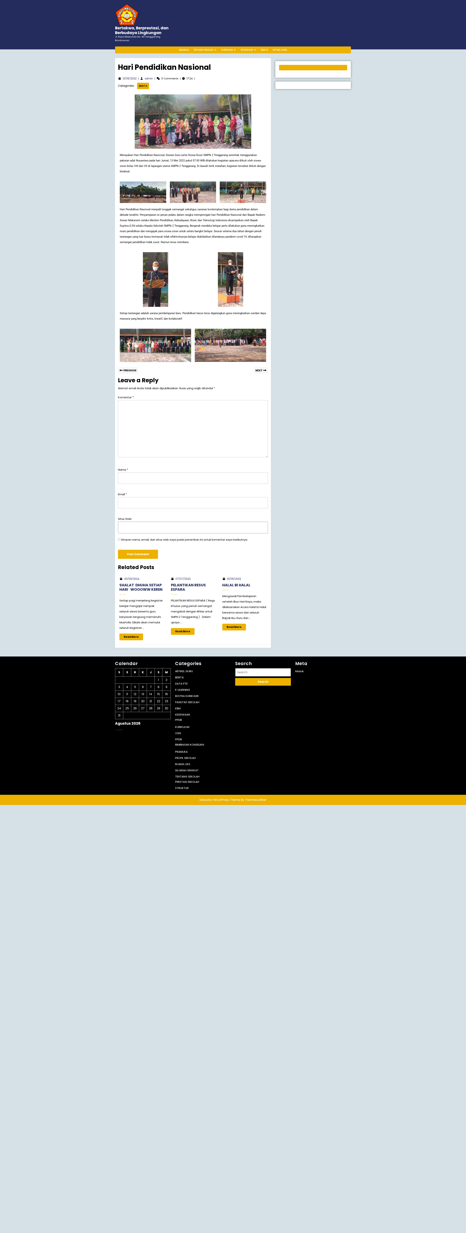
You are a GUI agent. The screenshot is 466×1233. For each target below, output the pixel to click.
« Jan (118, 730)
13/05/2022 (130, 78)
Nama (123, 470)
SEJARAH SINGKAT (187, 770)
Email (122, 494)
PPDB (178, 720)
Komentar (126, 397)
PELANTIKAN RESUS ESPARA (188, 587)
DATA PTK (181, 683)
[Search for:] (263, 672)
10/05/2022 (234, 579)
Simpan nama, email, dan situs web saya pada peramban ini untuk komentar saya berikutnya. (184, 540)
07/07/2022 (183, 579)
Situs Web (125, 519)
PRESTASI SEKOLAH (187, 782)
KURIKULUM (227, 49)
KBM (178, 708)
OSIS (178, 733)
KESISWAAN (247, 49)
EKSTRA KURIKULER (187, 696)
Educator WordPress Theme (220, 800)
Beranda (184, 49)
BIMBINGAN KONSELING (189, 745)
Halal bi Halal (236, 585)
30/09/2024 (131, 579)
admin (149, 78)
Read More (133, 636)
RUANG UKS (182, 764)
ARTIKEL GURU (280, 49)
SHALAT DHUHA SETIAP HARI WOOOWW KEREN (141, 587)
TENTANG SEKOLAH (203, 49)
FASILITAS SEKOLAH (187, 702)
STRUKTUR (182, 788)
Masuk (299, 671)
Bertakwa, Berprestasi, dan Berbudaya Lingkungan (142, 30)
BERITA (264, 49)
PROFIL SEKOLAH (185, 758)
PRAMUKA (181, 752)
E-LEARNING (182, 690)
